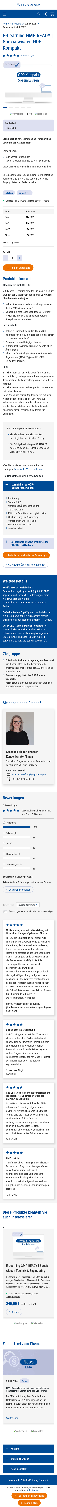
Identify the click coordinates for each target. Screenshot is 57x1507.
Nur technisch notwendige (30, 1495)
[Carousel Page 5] (29, 107)
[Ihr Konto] (45, 14)
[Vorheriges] (16, 113)
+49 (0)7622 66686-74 (22, 779)
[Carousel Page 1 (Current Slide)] (5, 107)
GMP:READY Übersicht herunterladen (26, 564)
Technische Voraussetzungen (29, 469)
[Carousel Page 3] (17, 107)
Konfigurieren (31, 1502)
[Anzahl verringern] (5, 258)
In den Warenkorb (20, 267)
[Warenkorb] (52, 14)
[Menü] (4, 14)
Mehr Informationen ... (34, 1490)
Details (15, 1312)
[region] (28, 88)
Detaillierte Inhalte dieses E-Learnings (27, 555)
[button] (20, 1431)
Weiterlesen (12, 1418)
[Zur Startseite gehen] (28, 5)
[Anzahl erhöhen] (19, 258)
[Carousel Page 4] (23, 107)
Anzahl (6, 252)
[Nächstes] (41, 113)
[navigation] (28, 1323)
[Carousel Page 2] (11, 107)
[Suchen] (38, 14)
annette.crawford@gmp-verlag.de (28, 774)
